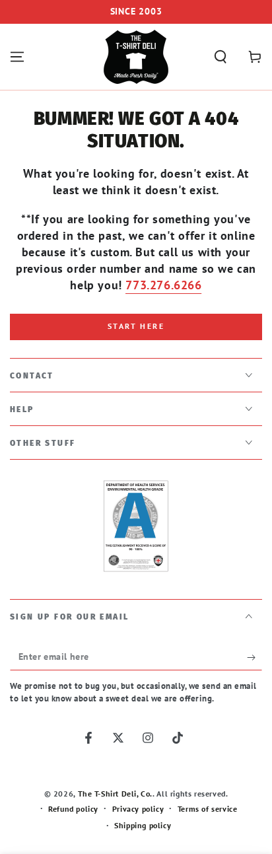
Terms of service (208, 809)
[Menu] (17, 57)
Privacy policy (138, 809)
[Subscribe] (254, 657)
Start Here (136, 326)
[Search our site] (220, 57)
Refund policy (73, 809)
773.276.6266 (163, 285)
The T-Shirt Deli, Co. (115, 794)
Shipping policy (142, 825)
